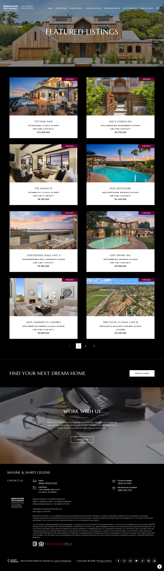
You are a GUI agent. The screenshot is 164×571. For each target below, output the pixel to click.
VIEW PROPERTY (43, 107)
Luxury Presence (62, 560)
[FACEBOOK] (118, 561)
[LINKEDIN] (130, 561)
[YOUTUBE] (136, 561)
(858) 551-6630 (125, 483)
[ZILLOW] (154, 561)
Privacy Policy (104, 560)
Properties (61, 8)
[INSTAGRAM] (124, 561)
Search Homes (142, 373)
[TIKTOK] (142, 561)
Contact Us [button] (82, 440)
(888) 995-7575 (125, 490)
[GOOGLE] (148, 561)
